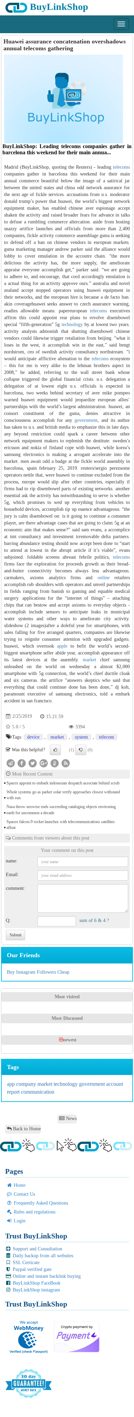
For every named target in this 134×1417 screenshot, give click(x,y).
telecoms (121, 167)
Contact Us (23, 1194)
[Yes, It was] (55, 750)
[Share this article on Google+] (43, 762)
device (33, 737)
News (71, 1118)
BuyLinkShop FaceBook (35, 1283)
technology (72, 324)
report (14, 1092)
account (114, 1084)
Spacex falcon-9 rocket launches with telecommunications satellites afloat (61, 824)
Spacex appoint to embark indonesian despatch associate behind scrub (63, 783)
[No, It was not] (80, 750)
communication (37, 1092)
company (26, 1084)
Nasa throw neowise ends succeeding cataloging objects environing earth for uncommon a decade (61, 809)
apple (62, 646)
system (81, 737)
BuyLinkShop (57, 6)
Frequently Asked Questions (40, 1203)
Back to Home (26, 1128)
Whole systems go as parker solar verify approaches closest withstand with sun (63, 795)
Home (18, 1185)
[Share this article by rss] (65, 762)
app (11, 1084)
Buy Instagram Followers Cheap (38, 972)
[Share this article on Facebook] (21, 762)
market (89, 659)
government (86, 420)
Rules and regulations (33, 1211)
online (104, 577)
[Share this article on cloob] (54, 762)
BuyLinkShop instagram (35, 1289)
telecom (106, 737)
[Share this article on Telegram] (10, 762)
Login (18, 1220)
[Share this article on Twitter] (32, 762)
